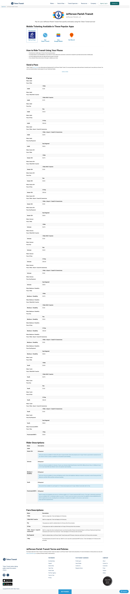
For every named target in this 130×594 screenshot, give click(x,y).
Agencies (4, 6)
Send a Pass (35, 67)
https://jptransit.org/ (30, 553)
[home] (17, 3)
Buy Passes (65, 591)
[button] (52, 3)
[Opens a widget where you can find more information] (124, 591)
